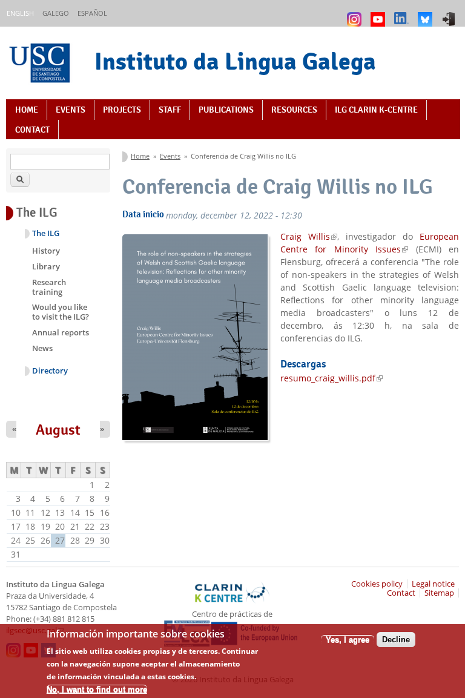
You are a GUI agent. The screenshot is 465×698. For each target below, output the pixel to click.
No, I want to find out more (97, 689)
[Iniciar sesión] (450, 13)
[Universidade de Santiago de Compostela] (41, 64)
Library (46, 266)
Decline (396, 639)
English (20, 13)
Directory (50, 371)
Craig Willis (308, 236)
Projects (122, 109)
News (42, 348)
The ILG (45, 233)
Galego (55, 13)
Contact (32, 129)
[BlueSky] (426, 13)
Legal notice (433, 583)
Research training (49, 287)
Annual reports (60, 332)
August (58, 429)
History (46, 250)
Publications (226, 109)
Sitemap (439, 593)
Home (26, 109)
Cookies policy (377, 583)
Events (70, 109)
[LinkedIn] (403, 13)
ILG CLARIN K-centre (376, 109)
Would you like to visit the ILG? (60, 311)
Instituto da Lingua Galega (235, 61)
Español (92, 13)
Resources (294, 109)
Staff (170, 109)
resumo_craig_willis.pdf (331, 378)
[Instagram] (355, 13)
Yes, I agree (347, 639)
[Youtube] (379, 13)
